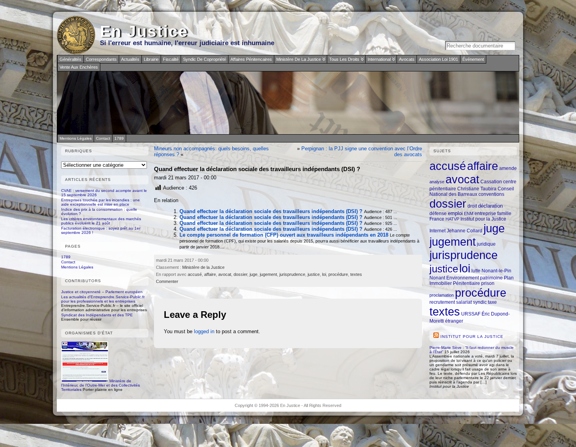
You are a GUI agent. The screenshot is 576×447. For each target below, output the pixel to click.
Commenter (167, 281)
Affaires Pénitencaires (251, 59)
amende (508, 168)
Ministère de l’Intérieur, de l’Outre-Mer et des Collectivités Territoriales (100, 385)
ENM (468, 213)
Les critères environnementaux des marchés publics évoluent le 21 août (101, 221)
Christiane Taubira (476, 188)
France (436, 219)
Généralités (71, 59)
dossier (240, 274)
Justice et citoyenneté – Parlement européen (102, 292)
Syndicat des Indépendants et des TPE (97, 315)
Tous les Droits (344, 59)
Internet (437, 230)
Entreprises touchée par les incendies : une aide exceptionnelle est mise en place (100, 202)
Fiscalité (171, 59)
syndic (480, 302)
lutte (475, 270)
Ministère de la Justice (298, 59)
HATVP (452, 219)
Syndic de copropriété (204, 59)
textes (356, 274)
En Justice (144, 31)
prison (487, 283)
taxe (492, 302)
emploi (455, 213)
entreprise (485, 213)
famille (504, 213)
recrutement (442, 302)
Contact (68, 262)
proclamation (441, 295)
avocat (224, 274)
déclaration (490, 206)
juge (253, 274)
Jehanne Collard (464, 230)
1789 (66, 257)
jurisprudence (292, 274)
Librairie (151, 59)
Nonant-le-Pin (496, 270)
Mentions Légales (77, 267)
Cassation (491, 181)
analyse (436, 181)
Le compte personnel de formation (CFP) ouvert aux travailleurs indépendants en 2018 (283, 235)
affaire (210, 274)
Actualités (130, 59)
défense (438, 213)
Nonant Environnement (454, 277)
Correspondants (101, 59)
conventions (491, 194)
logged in (204, 331)
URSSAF (470, 313)
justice (314, 274)
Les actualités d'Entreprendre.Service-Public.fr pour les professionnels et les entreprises (103, 299)
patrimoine (491, 277)
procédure (338, 274)
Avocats (407, 59)
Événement (473, 59)
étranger (454, 320)
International (379, 59)
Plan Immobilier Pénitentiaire (471, 280)
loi (324, 274)
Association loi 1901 (438, 59)
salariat (464, 302)
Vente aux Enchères (79, 67)
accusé (195, 274)
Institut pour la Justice (483, 218)
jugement (268, 274)
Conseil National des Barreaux (471, 191)
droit (472, 206)
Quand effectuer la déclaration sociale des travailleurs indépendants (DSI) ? (270, 211)
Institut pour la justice (472, 336)
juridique (486, 244)
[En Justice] (288, 102)
